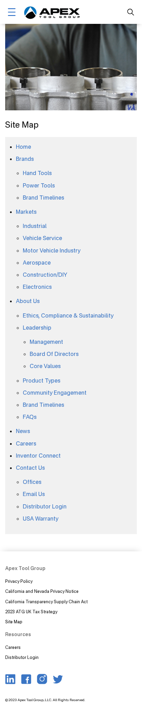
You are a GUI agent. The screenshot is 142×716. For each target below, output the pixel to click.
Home (23, 146)
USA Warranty (40, 518)
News (23, 431)
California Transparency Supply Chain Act (47, 601)
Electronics (37, 286)
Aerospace (37, 262)
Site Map (13, 621)
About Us (28, 300)
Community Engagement (55, 392)
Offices (32, 481)
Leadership (37, 327)
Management (46, 341)
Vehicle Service (42, 238)
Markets (26, 211)
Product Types (41, 380)
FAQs (30, 416)
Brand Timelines (43, 197)
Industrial (35, 225)
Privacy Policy (18, 581)
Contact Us (30, 467)
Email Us (34, 493)
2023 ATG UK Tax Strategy (31, 611)
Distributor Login (45, 506)
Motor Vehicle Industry (51, 250)
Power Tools (39, 185)
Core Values (45, 365)
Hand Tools (37, 172)
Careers (26, 443)
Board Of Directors (54, 353)
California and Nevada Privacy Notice (42, 591)
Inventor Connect (38, 455)
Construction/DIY (45, 274)
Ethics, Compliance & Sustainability (68, 315)
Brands (25, 158)
